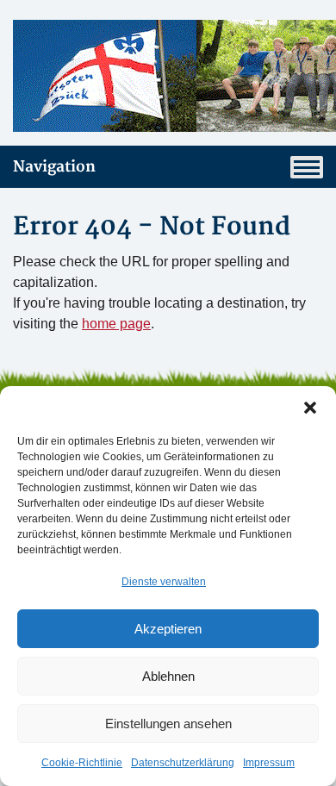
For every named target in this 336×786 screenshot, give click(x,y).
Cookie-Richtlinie (81, 763)
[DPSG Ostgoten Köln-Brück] (168, 76)
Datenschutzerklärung (182, 763)
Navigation (54, 167)
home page (116, 323)
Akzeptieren (168, 628)
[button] (310, 407)
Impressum (269, 763)
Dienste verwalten (163, 582)
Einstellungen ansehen (168, 723)
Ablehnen (168, 676)
